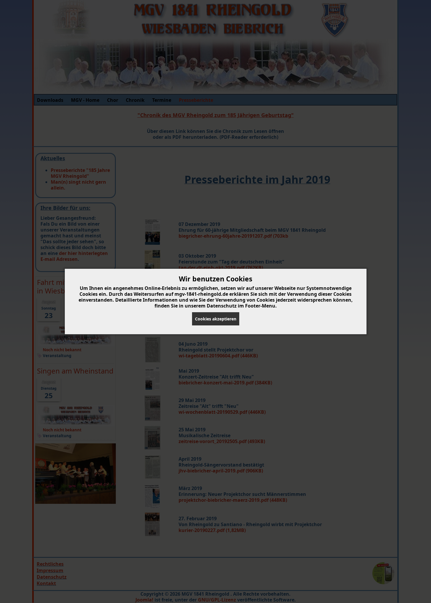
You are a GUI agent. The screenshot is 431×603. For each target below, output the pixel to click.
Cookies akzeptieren (215, 319)
